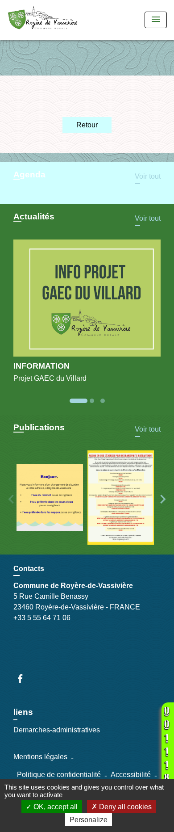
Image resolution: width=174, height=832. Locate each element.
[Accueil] (42, 20)
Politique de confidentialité (59, 774)
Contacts (28, 568)
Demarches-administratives (56, 730)
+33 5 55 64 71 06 (41, 618)
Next (163, 499)
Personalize (89, 820)
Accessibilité (131, 774)
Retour (87, 125)
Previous (11, 499)
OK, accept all (55, 807)
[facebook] (24, 678)
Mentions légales (40, 757)
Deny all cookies (124, 807)
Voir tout (148, 176)
